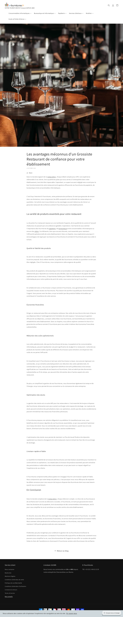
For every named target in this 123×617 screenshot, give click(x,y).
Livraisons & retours (11, 590)
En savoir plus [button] (71, 613)
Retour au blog (62, 551)
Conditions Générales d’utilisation (15, 586)
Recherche (8, 573)
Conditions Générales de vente (14, 579)
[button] (109, 5)
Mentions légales (10, 576)
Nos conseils (9, 596)
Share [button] (30, 173)
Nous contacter (9, 569)
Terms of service (10, 593)
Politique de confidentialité (13, 583)
